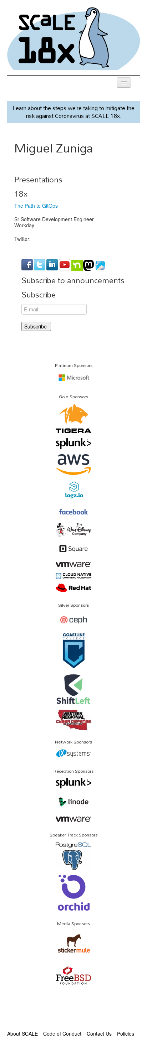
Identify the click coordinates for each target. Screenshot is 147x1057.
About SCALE (22, 1033)
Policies (125, 1033)
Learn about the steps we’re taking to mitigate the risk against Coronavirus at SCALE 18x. (73, 111)
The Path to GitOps (36, 205)
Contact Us (99, 1033)
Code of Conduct (62, 1033)
